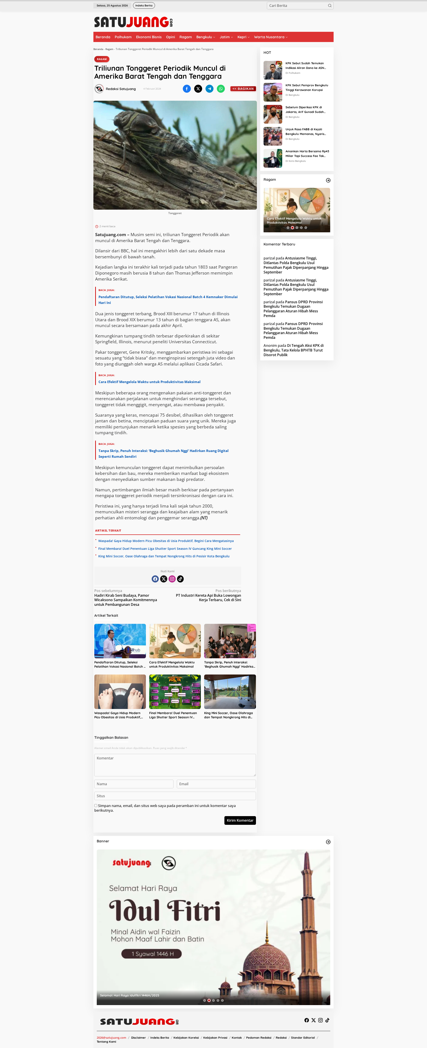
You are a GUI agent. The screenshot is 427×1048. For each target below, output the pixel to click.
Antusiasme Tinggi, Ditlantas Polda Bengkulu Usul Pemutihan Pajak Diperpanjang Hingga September (296, 265)
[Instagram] (172, 578)
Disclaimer (138, 1037)
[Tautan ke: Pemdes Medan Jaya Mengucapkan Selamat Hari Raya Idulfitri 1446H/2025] (213, 927)
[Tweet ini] (198, 89)
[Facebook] (155, 578)
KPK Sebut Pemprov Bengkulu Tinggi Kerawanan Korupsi (307, 87)
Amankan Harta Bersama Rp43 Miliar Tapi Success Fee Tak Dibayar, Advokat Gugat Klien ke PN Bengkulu (307, 153)
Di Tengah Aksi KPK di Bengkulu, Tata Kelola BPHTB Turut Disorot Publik (294, 350)
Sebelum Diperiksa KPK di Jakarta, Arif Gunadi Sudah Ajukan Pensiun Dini (305, 109)
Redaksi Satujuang (121, 89)
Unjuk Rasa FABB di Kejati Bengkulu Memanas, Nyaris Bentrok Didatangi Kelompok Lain (306, 131)
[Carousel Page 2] (292, 227)
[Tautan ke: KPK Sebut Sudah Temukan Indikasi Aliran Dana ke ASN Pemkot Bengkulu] (273, 69)
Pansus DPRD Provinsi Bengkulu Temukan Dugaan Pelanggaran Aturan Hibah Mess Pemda (293, 308)
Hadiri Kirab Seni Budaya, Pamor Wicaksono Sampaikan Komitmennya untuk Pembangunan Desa (125, 597)
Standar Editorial (303, 1037)
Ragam (109, 49)
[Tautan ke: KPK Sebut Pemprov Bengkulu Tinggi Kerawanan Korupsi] (273, 91)
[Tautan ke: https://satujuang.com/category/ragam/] (328, 180)
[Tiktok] (180, 578)
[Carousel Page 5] (305, 227)
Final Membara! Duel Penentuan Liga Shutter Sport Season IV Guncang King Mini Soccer (165, 548)
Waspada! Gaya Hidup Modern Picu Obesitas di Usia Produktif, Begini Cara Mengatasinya (166, 541)
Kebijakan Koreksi (186, 1037)
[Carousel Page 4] (301, 227)
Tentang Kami (106, 1041)
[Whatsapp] (221, 89)
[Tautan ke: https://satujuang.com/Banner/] (328, 842)
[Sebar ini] (187, 89)
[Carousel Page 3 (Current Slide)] (296, 227)
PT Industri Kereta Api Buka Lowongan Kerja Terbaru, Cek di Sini (208, 595)
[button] (330, 5)
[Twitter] (163, 578)
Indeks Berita (159, 1037)
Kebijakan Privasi (215, 1037)
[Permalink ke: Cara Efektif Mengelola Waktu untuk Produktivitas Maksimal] (175, 641)
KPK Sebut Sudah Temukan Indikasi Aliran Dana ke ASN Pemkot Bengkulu (305, 65)
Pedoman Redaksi (258, 1037)
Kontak (237, 1037)
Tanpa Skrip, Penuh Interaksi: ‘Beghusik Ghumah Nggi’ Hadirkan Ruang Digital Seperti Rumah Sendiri (229, 664)
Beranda (98, 49)
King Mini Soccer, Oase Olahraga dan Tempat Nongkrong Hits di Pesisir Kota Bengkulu (164, 556)
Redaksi (281, 1037)
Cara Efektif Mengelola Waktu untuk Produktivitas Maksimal (150, 381)
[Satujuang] (133, 21)
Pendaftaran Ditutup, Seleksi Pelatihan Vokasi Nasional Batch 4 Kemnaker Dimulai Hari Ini (119, 664)
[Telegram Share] (209, 89)
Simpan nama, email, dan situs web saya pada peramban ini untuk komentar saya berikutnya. (165, 808)
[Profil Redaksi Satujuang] (99, 89)
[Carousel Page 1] (288, 227)
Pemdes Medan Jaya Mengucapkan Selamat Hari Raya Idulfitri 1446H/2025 (156, 995)
